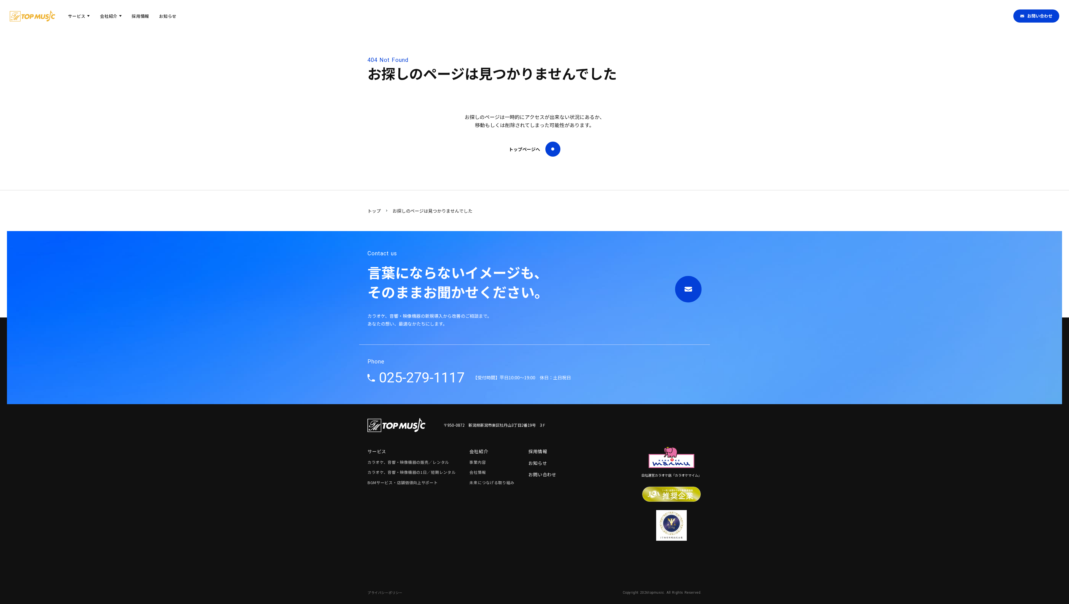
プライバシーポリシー (385, 592)
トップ (374, 210)
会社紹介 (478, 451)
